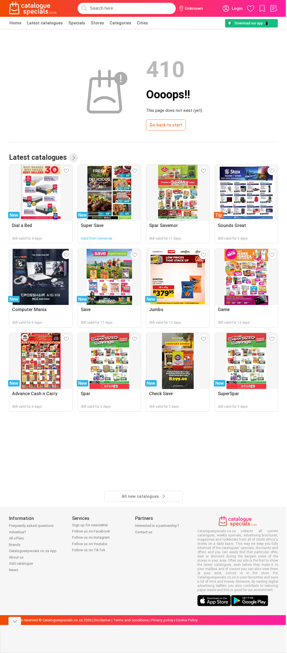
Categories (120, 23)
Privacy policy (162, 620)
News (13, 570)
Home (15, 23)
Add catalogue (21, 563)
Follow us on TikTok (88, 550)
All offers (16, 538)
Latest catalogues (45, 23)
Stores (97, 23)
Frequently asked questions (31, 526)
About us (16, 557)
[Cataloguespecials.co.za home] (33, 8)
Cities (142, 23)
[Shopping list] (273, 8)
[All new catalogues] (73, 157)
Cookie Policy (187, 620)
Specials (76, 23)
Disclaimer (102, 620)
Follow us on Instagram (91, 537)
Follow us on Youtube (89, 544)
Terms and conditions (131, 620)
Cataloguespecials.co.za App (33, 551)
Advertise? (17, 532)
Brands (14, 545)
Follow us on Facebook (91, 531)
